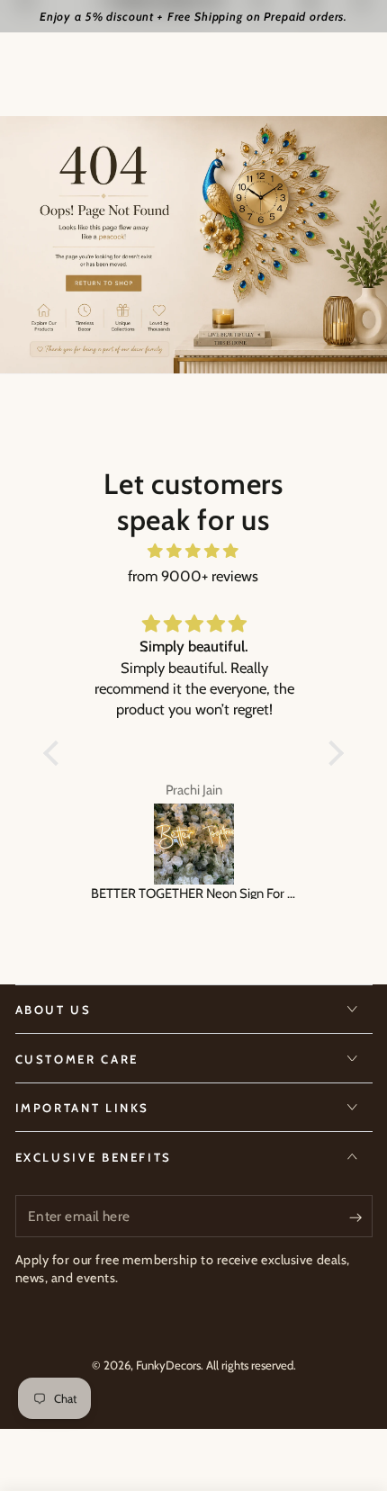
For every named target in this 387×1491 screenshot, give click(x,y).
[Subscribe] (360, 1216)
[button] (55, 753)
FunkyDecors (168, 1365)
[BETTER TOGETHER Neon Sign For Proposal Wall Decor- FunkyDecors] (193, 844)
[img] (193, 551)
